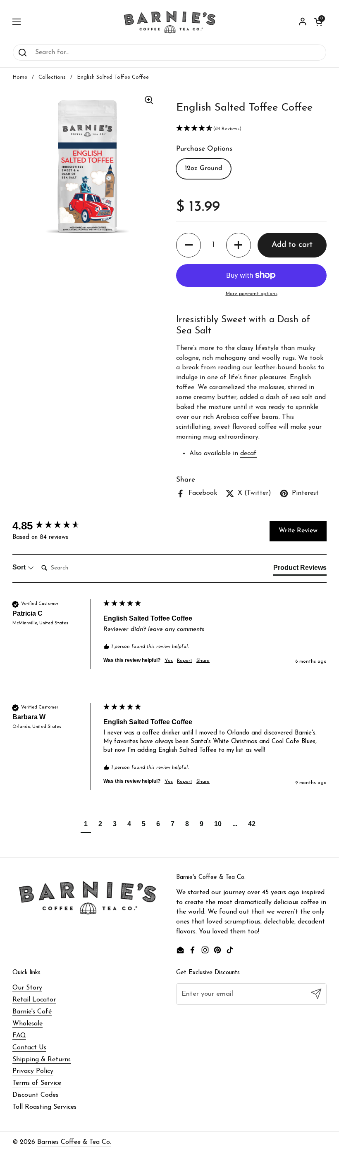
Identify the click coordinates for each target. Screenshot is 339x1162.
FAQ (19, 1035)
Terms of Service (36, 1083)
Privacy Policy (32, 1071)
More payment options (251, 293)
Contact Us (29, 1047)
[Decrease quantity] (188, 245)
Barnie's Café (32, 1011)
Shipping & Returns (41, 1059)
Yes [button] (169, 660)
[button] (318, 22)
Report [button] (184, 660)
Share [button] (203, 660)
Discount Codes (35, 1095)
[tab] (300, 569)
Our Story (27, 988)
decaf (248, 453)
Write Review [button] (298, 530)
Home (19, 77)
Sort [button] (19, 567)
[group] (55, 525)
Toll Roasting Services (44, 1107)
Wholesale (27, 1023)
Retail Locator (34, 1000)
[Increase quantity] (238, 245)
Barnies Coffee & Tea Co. (74, 1142)
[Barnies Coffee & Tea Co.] (169, 22)
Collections (52, 77)
